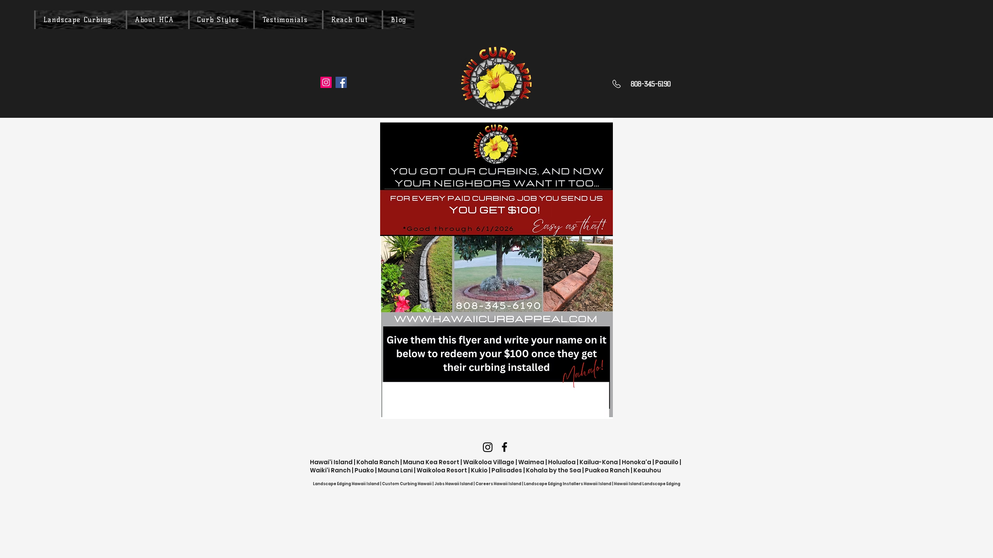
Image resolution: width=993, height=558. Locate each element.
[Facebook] (341, 82)
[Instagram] (326, 82)
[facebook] (504, 447)
